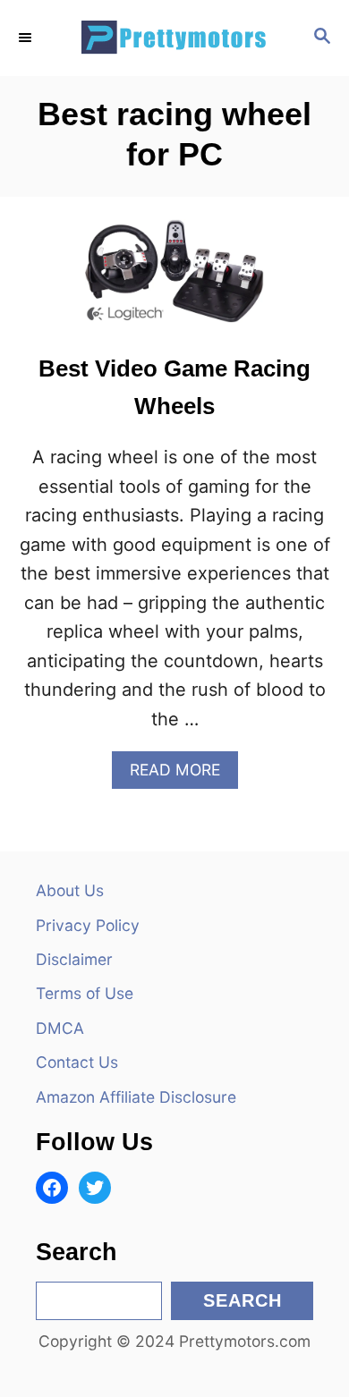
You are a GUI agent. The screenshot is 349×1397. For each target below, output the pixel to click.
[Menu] (27, 37)
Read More (182, 774)
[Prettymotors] (174, 38)
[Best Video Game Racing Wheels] (174, 280)
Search (242, 1300)
